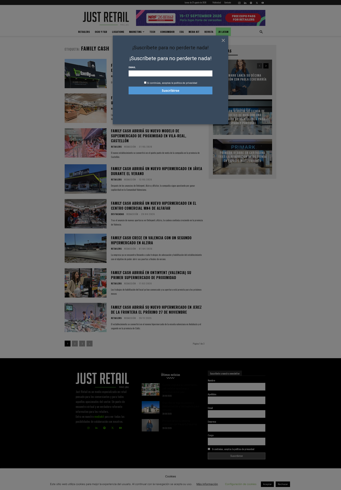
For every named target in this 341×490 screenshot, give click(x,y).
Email (132, 67)
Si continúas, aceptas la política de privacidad (172, 82)
